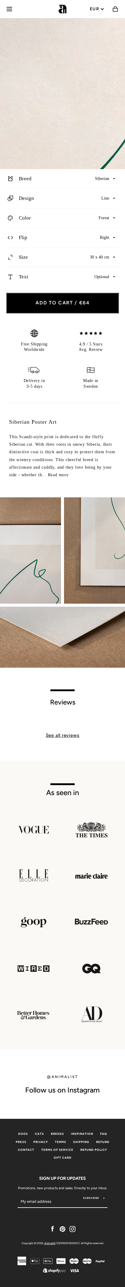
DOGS (23, 1133)
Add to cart (62, 303)
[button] (62, 179)
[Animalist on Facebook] (52, 1229)
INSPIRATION (82, 1133)
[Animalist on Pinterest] (62, 1229)
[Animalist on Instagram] (72, 1229)
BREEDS (57, 1133)
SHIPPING (81, 1142)
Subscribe (91, 1197)
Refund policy (93, 1149)
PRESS (21, 1142)
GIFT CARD (63, 1157)
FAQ (103, 1133)
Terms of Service (57, 1149)
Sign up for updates (62, 1178)
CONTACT (26, 1149)
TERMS (60, 1142)
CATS (39, 1133)
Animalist (50, 1243)
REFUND (103, 1142)
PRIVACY (40, 1142)
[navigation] (9, 9)
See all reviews (62, 735)
